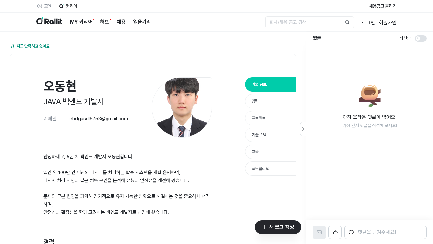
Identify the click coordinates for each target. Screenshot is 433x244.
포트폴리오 (260, 168)
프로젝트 (259, 118)
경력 (255, 101)
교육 (255, 151)
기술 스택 (259, 134)
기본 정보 (259, 84)
